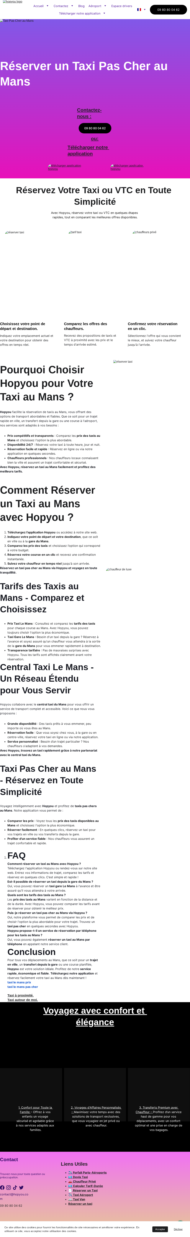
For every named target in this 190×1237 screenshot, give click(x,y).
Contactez (61, 6)
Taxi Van (79, 1199)
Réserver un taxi (80, 1204)
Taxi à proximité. (20, 995)
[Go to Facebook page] (2, 1187)
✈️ (70, 1172)
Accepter (160, 1229)
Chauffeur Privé (84, 1181)
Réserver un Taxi (85, 1190)
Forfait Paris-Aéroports (90, 1172)
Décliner (178, 1229)
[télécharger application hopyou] (127, 169)
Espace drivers (121, 6)
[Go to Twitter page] (21, 1187)
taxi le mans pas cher (22, 987)
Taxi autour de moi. (22, 1000)
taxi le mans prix (19, 982)
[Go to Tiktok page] (15, 1187)
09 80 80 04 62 (168, 10)
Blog (81, 6)
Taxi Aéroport (83, 1195)
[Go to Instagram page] (8, 1187)
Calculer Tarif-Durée (88, 1186)
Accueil (38, 6)
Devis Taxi (80, 1177)
